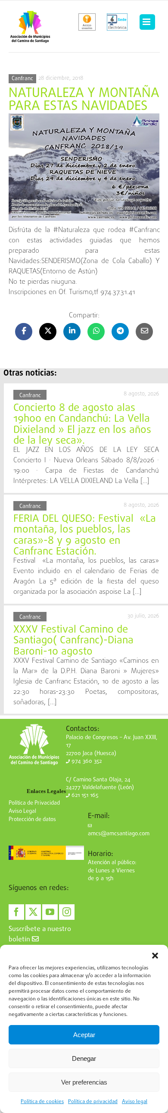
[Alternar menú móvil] (147, 22)
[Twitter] (33, 912)
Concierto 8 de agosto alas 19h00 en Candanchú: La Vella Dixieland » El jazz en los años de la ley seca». (82, 424)
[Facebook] (16, 912)
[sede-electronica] (117, 22)
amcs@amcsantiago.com (118, 834)
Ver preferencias (84, 1082)
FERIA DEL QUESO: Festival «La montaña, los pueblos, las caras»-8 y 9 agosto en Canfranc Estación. (84, 535)
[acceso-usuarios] (87, 22)
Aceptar (84, 1034)
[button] (155, 955)
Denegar (84, 1058)
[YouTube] (50, 912)
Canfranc (22, 79)
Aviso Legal (22, 811)
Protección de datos (32, 819)
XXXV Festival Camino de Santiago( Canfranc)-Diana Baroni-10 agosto (73, 641)
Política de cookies (42, 1102)
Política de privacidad (93, 1102)
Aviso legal (134, 1102)
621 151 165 (84, 795)
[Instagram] (67, 912)
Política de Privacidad (34, 803)
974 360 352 (86, 761)
